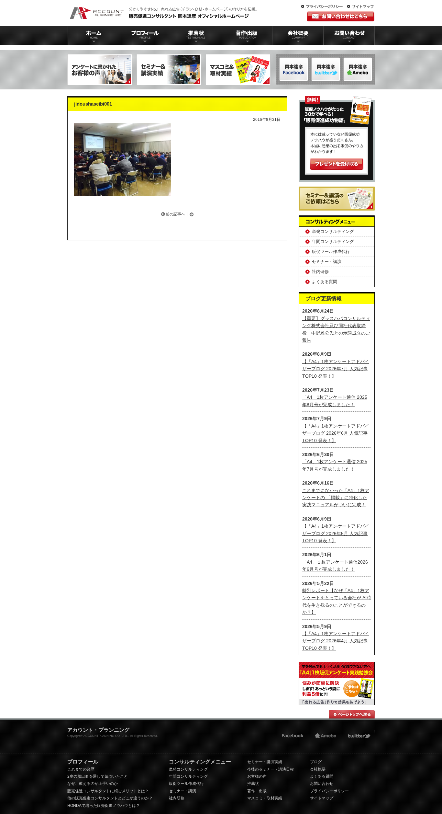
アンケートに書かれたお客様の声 (99, 69)
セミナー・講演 (326, 261)
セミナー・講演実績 (264, 762)
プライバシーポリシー (323, 6)
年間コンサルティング (333, 241)
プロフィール (144, 35)
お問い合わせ (349, 35)
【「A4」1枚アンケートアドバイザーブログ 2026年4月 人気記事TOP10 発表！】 (335, 641)
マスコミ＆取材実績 (238, 69)
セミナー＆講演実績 (169, 69)
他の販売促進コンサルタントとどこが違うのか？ (110, 798)
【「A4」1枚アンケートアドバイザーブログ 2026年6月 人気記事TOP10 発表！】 (335, 433)
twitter (358, 736)
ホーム (93, 35)
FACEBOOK (291, 736)
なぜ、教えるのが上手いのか (92, 783)
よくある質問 (324, 281)
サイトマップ (360, 6)
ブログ (316, 762)
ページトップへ (352, 714)
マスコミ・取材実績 (264, 798)
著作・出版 (257, 791)
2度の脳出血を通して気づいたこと (97, 776)
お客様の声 (257, 776)
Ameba (325, 736)
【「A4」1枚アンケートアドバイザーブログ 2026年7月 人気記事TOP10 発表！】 (335, 369)
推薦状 (195, 35)
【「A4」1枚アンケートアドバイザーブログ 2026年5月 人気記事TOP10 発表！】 (335, 533)
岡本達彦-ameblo (325, 69)
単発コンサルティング (333, 231)
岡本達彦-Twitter (357, 69)
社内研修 (320, 271)
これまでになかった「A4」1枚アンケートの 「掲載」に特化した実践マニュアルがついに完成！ (335, 498)
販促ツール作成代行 (331, 251)
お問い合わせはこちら (340, 16)
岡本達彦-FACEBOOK (293, 69)
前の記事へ (175, 214)
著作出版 (246, 35)
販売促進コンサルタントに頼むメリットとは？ (108, 791)
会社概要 (298, 35)
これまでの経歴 (80, 769)
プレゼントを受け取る (336, 164)
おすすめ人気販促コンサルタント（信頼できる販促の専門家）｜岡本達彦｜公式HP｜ (164, 13)
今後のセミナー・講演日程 (270, 769)
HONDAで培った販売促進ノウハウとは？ (103, 805)
